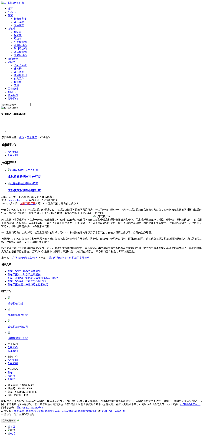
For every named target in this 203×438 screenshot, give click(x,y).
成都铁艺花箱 (52, 411)
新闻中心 (13, 92)
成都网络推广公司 (190, 404)
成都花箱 (19, 411)
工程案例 (13, 88)
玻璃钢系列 (20, 75)
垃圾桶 (11, 28)
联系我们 (13, 95)
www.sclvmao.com (18, 200)
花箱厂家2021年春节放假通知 (24, 271)
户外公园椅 (20, 65)
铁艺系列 (19, 72)
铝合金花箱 (20, 18)
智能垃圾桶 (20, 55)
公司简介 (13, 347)
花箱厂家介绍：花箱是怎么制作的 (27, 281)
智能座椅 (13, 58)
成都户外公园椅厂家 (113, 411)
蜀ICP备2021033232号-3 (29, 407)
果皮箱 (18, 35)
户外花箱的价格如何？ (24, 257)
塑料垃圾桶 (20, 48)
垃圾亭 (18, 38)
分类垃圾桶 (20, 42)
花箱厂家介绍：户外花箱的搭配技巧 (68, 257)
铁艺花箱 (19, 22)
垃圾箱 (18, 32)
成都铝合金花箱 (35, 411)
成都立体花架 (69, 411)
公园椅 (11, 62)
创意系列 (19, 78)
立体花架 (19, 25)
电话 (12, 433)
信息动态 (32, 137)
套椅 (16, 85)
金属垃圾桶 (20, 45)
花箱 (10, 15)
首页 (10, 8)
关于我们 (13, 98)
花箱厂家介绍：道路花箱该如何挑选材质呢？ (33, 278)
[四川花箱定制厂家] (12, 2)
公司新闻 (13, 155)
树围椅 (18, 82)
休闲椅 (18, 68)
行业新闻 (13, 152)
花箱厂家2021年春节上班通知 (24, 274)
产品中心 (13, 12)
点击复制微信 (9, 420)
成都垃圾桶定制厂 (88, 411)
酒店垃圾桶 (20, 52)
